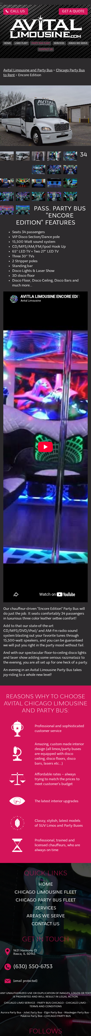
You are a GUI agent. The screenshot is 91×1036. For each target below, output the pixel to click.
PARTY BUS (41, 43)
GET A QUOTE (73, 11)
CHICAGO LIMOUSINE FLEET (45, 892)
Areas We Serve (78, 43)
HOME (7, 43)
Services (59, 43)
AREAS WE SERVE (46, 916)
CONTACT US (45, 924)
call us (17, 11)
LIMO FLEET (21, 43)
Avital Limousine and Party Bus (28, 70)
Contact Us (46, 49)
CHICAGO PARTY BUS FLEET (46, 900)
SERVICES (45, 908)
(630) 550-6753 (33, 967)
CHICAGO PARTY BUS (57, 1016)
